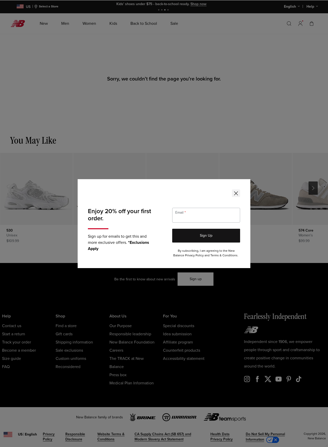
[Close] (236, 193)
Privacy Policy (194, 255)
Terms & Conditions (224, 255)
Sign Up (206, 235)
